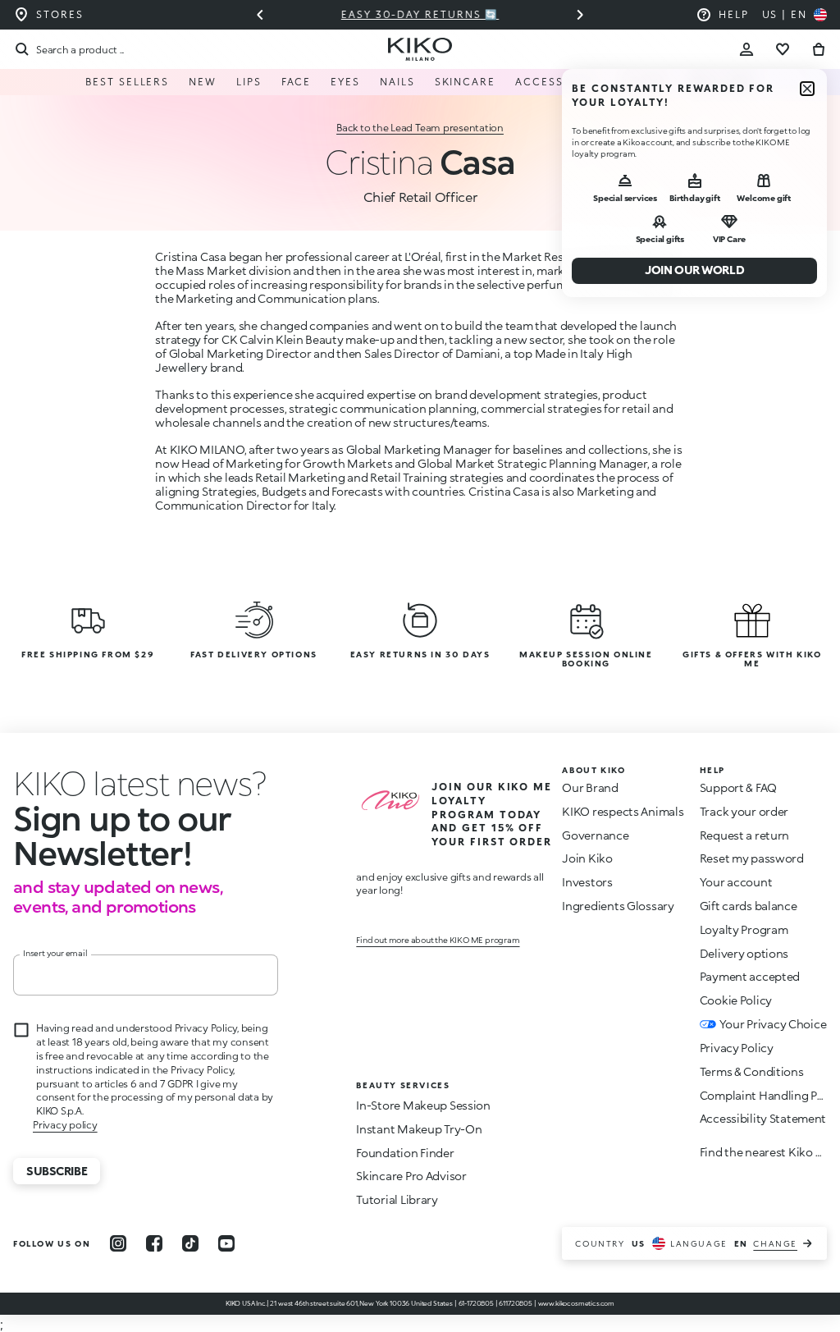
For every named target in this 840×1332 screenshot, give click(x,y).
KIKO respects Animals (622, 811)
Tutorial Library (397, 1199)
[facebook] (154, 1243)
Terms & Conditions (752, 1071)
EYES (345, 82)
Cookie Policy (736, 1000)
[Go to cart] (818, 49)
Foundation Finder (405, 1153)
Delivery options (744, 953)
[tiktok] (190, 1243)
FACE (296, 82)
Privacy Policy (737, 1048)
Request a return (745, 835)
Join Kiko (587, 858)
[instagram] (118, 1243)
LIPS (249, 82)
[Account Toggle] (746, 49)
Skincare (465, 82)
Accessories (557, 82)
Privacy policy (65, 1125)
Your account (736, 882)
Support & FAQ (738, 787)
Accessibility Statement (763, 1118)
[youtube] (226, 1243)
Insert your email (55, 953)
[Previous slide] (260, 15)
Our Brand (590, 787)
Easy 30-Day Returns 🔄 (420, 14)
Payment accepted (750, 976)
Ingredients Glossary (617, 906)
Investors (587, 882)
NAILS (397, 82)
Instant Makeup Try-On (419, 1129)
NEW (203, 82)
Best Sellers (127, 82)
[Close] (807, 88)
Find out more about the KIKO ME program (437, 940)
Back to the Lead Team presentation (420, 127)
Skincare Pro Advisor (411, 1176)
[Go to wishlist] (782, 49)
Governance (595, 835)
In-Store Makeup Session (423, 1105)
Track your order (744, 811)
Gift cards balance (748, 906)
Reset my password (752, 858)
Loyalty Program (744, 929)
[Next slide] (580, 15)
